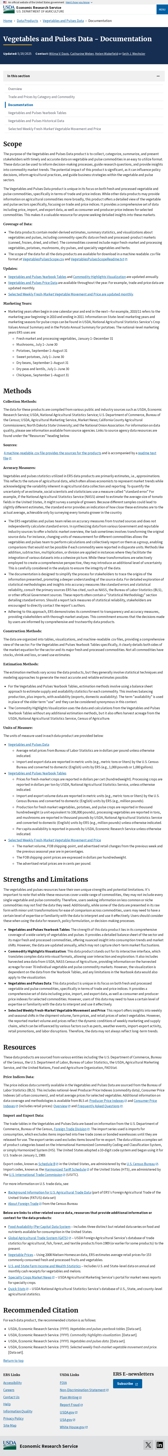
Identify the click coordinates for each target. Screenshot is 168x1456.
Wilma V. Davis (59, 53)
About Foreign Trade (23, 1203)
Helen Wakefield (106, 53)
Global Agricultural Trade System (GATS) (38, 1238)
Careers (8, 1390)
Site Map (9, 1425)
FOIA (63, 1383)
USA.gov (66, 1419)
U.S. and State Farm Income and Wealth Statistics (44, 1266)
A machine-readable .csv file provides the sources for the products (52, 453)
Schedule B (46, 1164)
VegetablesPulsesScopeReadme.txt (97, 259)
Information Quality (17, 1411)
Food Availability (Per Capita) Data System (39, 1226)
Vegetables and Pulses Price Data (32, 282)
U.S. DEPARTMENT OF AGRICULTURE (40, 11)
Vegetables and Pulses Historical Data (36, 121)
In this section (18, 76)
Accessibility (12, 1383)
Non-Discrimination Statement (83, 1390)
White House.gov (72, 1427)
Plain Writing (69, 1397)
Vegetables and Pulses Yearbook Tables (37, 113)
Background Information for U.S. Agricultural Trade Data (49, 1192)
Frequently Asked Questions (98, 1106)
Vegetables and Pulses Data (28, 744)
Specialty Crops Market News (29, 1277)
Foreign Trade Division (70, 1129)
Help (7, 1404)
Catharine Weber (82, 53)
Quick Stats (16, 1289)
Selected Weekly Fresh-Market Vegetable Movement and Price (54, 129)
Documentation (20, 105)
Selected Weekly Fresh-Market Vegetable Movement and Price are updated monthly (70, 294)
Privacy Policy (13, 1418)
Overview (15, 89)
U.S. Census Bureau (141, 1164)
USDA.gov (67, 1412)
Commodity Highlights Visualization (99, 277)
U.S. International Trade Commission (35, 1174)
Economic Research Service (38, 7)
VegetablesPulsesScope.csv (43, 259)
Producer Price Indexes (106, 1100)
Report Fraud (70, 1404)
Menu (162, 9)
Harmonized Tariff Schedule (65, 1169)
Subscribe (125, 1383)
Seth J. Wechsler (133, 53)
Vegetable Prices (20, 1254)
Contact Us (11, 1397)
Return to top (13, 1360)
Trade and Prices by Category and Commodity (41, 97)
